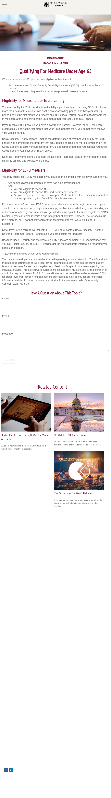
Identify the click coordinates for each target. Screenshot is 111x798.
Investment (9, 785)
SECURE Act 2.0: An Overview (70, 435)
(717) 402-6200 (18, 756)
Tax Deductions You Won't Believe (73, 493)
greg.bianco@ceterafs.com (16, 765)
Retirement (9, 782)
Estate (7, 788)
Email (5, 316)
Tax (5, 794)
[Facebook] (6, 770)
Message (7, 333)
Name (5, 298)
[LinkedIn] (11, 770)
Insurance (8, 791)
